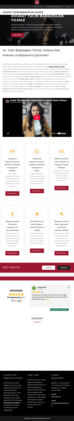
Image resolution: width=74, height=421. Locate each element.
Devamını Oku (11, 193)
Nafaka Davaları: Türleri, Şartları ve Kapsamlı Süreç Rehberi (61, 163)
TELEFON (49, 267)
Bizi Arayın (17, 35)
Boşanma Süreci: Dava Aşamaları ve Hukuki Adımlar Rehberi (61, 225)
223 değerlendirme (14, 297)
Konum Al (64, 267)
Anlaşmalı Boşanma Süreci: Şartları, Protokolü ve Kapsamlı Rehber (12, 165)
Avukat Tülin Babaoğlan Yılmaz (23, 12)
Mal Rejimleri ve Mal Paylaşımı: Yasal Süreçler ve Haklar (37, 225)
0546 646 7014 (37, 6)
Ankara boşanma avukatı (57, 67)
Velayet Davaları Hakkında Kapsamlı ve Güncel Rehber (12, 225)
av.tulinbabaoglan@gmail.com (54, 6)
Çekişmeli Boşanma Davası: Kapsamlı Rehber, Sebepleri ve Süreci (37, 165)
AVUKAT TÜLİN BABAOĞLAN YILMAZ (37, 18)
